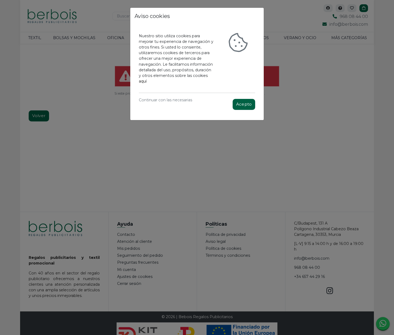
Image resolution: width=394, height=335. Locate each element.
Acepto (244, 104)
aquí (143, 81)
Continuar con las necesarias (165, 100)
